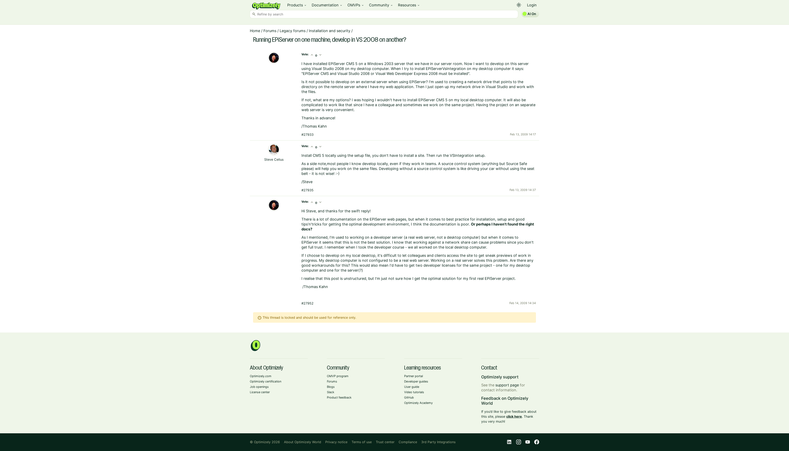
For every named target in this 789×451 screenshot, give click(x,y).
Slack (330, 392)
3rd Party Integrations (438, 442)
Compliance (408, 442)
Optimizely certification (265, 381)
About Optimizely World (302, 442)
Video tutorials (414, 392)
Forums (269, 31)
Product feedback (339, 397)
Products (297, 5)
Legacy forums (293, 31)
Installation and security (329, 31)
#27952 (307, 303)
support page (507, 385)
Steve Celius (274, 159)
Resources (409, 5)
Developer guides (416, 381)
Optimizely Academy (418, 403)
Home (255, 31)
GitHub (409, 397)
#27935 (307, 190)
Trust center (385, 442)
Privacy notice (336, 442)
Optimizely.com (260, 376)
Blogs (331, 386)
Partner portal (413, 376)
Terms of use (362, 442)
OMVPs (355, 5)
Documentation (327, 5)
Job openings (259, 386)
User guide (411, 386)
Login (532, 5)
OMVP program (337, 376)
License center (260, 392)
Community (381, 5)
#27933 (307, 135)
